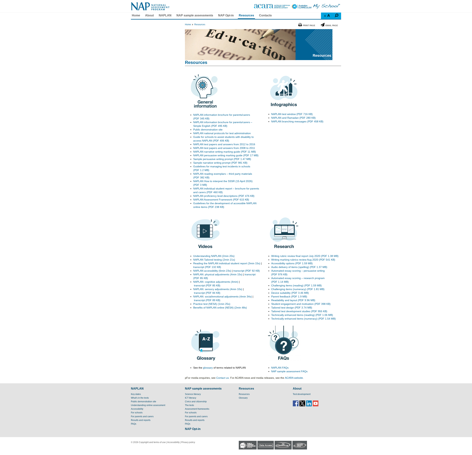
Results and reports (140, 420)
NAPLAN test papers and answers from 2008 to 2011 (224, 148)
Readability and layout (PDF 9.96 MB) (293, 300)
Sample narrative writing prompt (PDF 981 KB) (220, 162)
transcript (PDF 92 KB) (246, 270)
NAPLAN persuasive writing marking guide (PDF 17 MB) (225, 155)
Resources (246, 15)
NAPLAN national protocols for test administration (222, 133)
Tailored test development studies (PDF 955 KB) (299, 311)
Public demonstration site (208, 129)
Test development (301, 394)
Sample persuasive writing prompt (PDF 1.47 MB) (222, 159)
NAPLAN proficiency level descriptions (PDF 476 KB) (223, 195)
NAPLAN (165, 15)
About (149, 15)
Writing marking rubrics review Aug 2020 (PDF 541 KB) (303, 259)
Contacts (265, 15)
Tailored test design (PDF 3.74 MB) (291, 307)
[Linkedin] (309, 403)
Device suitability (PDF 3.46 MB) (290, 292)
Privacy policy (188, 442)
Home (136, 15)
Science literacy (193, 394)
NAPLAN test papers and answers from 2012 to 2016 (224, 144)
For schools (137, 412)
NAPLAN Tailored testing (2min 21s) (214, 259)
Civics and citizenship (196, 401)
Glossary (243, 398)
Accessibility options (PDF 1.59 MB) (292, 263)
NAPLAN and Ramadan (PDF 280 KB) (293, 117)
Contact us (222, 377)
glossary (208, 367)
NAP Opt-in (226, 15)
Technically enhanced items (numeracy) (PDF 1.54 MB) (303, 318)
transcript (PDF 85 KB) (207, 285)
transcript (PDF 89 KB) (207, 300)
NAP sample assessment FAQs (289, 371)
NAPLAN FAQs (280, 367)
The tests (189, 405)
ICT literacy (190, 398)
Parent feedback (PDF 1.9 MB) (289, 296)
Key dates (136, 394)
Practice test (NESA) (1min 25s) (211, 303)
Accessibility (137, 409)
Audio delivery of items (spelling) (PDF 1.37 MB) (299, 267)
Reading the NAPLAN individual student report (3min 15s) (226, 263)
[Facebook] (296, 403)
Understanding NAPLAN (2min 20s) (214, 255)
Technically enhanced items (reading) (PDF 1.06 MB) (302, 314)
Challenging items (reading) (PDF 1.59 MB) (296, 285)
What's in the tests (140, 398)
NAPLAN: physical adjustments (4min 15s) (217, 274)
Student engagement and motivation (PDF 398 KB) (301, 303)
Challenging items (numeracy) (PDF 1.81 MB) (297, 289)
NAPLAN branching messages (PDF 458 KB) (297, 121)
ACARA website (294, 377)
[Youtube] (315, 403)
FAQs (133, 424)
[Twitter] (302, 403)
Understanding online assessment (148, 405)
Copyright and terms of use (152, 442)
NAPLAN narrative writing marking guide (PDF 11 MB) (224, 151)
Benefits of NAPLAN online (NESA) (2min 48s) (220, 307)
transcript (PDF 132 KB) (207, 267)
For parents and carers (142, 416)
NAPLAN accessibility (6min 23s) (212, 270)
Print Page (309, 25)
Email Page (331, 25)
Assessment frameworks (197, 409)
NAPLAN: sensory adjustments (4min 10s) (217, 289)
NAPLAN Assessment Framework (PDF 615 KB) (221, 199)
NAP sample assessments (194, 15)
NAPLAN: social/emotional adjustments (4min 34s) (222, 296)
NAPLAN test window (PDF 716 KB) (292, 114)
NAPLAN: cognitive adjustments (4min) (215, 281)
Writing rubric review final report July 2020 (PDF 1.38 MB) (305, 255)
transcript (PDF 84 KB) (207, 292)
